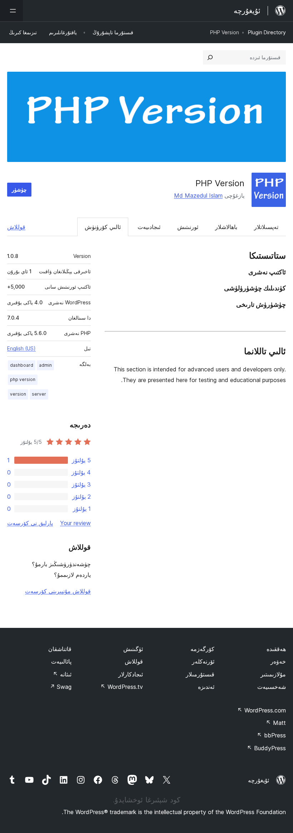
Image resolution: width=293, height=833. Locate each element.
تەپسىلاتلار (266, 226)
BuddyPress (266, 748)
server (39, 394)
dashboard (21, 365)
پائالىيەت (61, 661)
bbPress (271, 735)
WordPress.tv (121, 686)
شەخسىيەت (271, 686)
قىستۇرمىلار (200, 674)
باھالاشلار (226, 226)
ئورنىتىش (187, 226)
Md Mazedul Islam (198, 195)
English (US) (21, 348)
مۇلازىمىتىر (273, 674)
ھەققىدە (276, 648)
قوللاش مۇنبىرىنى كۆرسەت (58, 591)
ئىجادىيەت (149, 226)
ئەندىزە (206, 686)
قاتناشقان (59, 648)
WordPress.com (261, 710)
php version (22, 379)
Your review (75, 523)
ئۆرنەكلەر (203, 661)
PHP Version (219, 183)
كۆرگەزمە (202, 648)
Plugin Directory (267, 32)
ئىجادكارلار (130, 674)
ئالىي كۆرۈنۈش (103, 226)
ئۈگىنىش (133, 648)
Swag (60, 686)
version (18, 394)
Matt (276, 722)
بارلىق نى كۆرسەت (30, 523)
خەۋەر (278, 661)
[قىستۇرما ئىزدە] (210, 57)
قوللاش (16, 226)
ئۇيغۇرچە (258, 780)
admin (45, 365)
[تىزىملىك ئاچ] (11, 10)
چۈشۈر (19, 190)
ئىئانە (62, 674)
